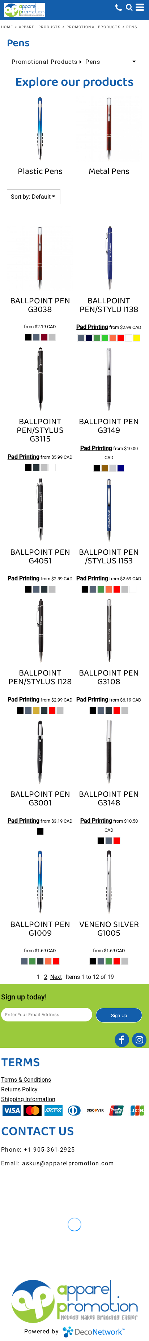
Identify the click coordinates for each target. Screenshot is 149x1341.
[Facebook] (122, 1040)
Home (7, 27)
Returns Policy (19, 1089)
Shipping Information (28, 1099)
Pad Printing (92, 327)
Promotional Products (94, 27)
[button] (129, 7)
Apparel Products (40, 27)
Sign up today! (24, 997)
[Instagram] (139, 1040)
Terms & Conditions (26, 1079)
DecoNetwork (94, 1332)
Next (56, 976)
